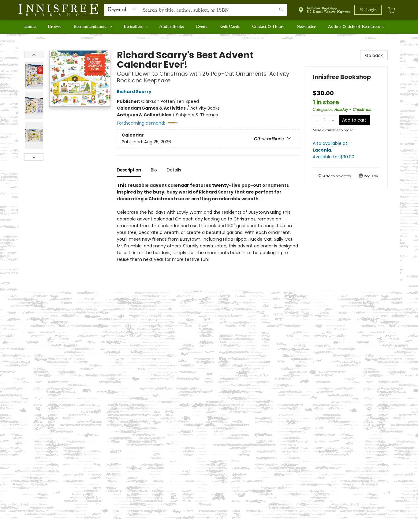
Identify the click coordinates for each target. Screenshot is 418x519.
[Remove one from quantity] (317, 120)
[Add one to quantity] (333, 120)
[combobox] (122, 9)
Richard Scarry (134, 91)
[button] (324, 11)
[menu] (209, 27)
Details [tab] (174, 170)
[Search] (281, 10)
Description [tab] (129, 170)
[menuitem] (30, 27)
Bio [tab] (154, 170)
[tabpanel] (208, 229)
